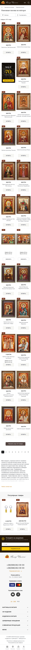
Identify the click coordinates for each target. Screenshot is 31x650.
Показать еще (15, 443)
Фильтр (6, 15)
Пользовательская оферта (15, 642)
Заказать (8, 259)
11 (28, 452)
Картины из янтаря (9, 7)
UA (11, 601)
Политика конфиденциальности (15, 641)
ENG (14, 601)
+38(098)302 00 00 (15, 568)
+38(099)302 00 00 (15, 565)
